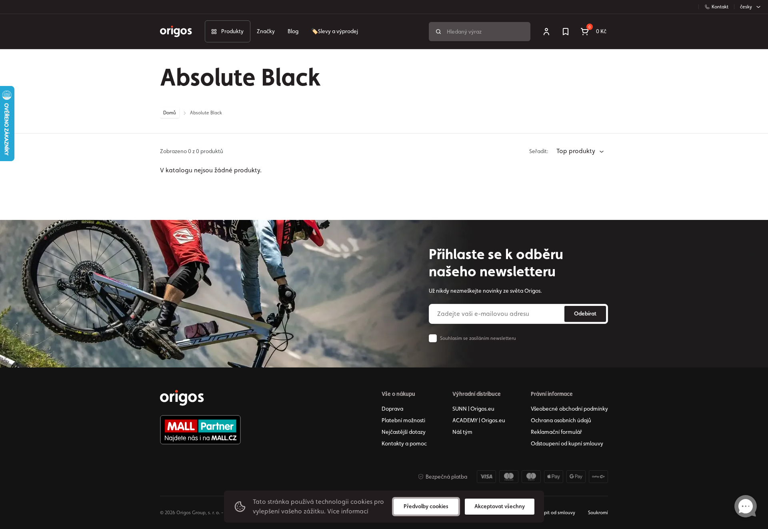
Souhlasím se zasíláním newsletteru (478, 338)
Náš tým (462, 432)
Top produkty (576, 151)
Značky (266, 31)
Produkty (232, 31)
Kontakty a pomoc (404, 443)
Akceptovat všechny (499, 506)
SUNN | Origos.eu (473, 408)
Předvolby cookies (426, 506)
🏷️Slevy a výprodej (334, 31)
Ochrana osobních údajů (561, 420)
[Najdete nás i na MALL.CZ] (200, 430)
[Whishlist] (566, 32)
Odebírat (585, 313)
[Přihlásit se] (546, 32)
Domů (169, 113)
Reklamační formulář (556, 432)
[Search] (438, 31)
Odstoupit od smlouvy (551, 512)
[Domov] (182, 398)
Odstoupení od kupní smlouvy (567, 443)
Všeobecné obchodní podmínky (569, 408)
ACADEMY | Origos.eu (478, 420)
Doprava (392, 408)
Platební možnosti (403, 420)
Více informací (347, 511)
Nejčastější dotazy (404, 432)
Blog (293, 31)
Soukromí (598, 512)
